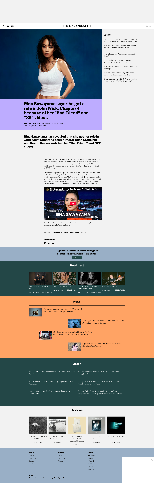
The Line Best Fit (77, 25)
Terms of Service (35, 478)
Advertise (32, 458)
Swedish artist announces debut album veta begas (121, 68)
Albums (61, 464)
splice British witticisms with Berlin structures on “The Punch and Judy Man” (100, 382)
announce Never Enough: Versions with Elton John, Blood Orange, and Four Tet (120, 40)
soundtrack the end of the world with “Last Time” (52, 373)
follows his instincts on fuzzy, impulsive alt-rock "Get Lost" (51, 382)
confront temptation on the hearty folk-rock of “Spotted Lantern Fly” (100, 393)
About (31, 453)
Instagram (91, 455)
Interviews (33, 292)
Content (61, 453)
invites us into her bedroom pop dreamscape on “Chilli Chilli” (51, 392)
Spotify (90, 458)
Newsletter (33, 455)
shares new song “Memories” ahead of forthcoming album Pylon (119, 74)
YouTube (91, 464)
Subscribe (77, 258)
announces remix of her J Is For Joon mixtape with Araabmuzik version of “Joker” (119, 54)
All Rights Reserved (62, 478)
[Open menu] (150, 26)
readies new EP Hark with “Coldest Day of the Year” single (118, 61)
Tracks (60, 461)
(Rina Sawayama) (39, 126)
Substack (91, 461)
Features (61, 458)
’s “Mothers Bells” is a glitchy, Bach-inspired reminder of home (98, 373)
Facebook (91, 469)
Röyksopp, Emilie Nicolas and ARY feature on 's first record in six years (121, 47)
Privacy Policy (48, 478)
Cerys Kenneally (57, 123)
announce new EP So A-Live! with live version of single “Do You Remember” (120, 80)
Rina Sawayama (35, 136)
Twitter (90, 467)
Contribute (33, 464)
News (27, 126)
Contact (32, 461)
